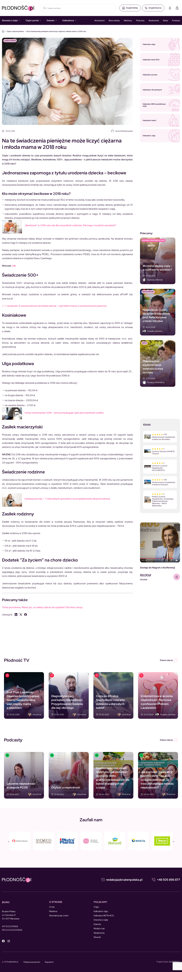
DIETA (144, 343)
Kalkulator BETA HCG (104, 915)
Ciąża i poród (32, 20)
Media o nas (99, 928)
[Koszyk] (177, 8)
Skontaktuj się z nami (58, 915)
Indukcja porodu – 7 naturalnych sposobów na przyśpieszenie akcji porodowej (67, 498)
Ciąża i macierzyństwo (15, 31)
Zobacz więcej (166, 660)
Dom (3, 31)
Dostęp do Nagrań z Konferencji (157, 567)
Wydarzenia (154, 20)
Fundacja (176, 20)
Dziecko (50, 20)
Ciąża (96, 906)
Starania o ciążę (10, 20)
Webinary (128, 20)
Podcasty (140, 20)
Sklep (165, 20)
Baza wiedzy (114, 20)
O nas (51, 906)
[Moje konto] (170, 8)
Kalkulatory (68, 20)
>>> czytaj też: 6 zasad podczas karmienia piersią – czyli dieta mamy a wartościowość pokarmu (54, 305)
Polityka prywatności (31, 962)
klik (14, 265)
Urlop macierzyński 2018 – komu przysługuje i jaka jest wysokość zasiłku (64, 412)
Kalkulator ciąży (101, 911)
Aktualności (99, 20)
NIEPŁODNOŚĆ (148, 292)
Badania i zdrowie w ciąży (153, 240)
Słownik (97, 937)
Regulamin (49, 962)
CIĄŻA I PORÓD (10, 41)
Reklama (53, 911)
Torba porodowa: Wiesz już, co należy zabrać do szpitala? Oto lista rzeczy (42, 607)
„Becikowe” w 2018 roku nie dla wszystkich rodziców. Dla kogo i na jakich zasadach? (70, 225)
